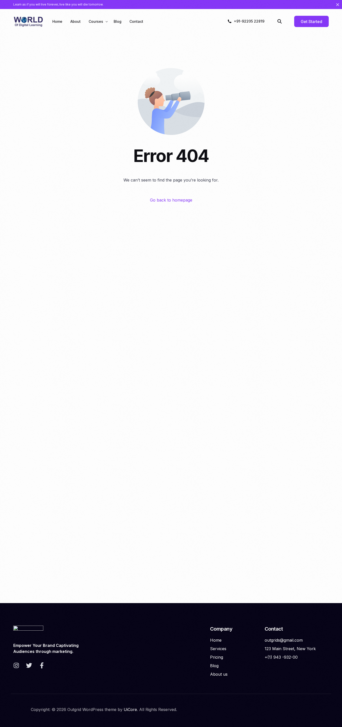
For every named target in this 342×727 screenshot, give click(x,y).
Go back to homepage (171, 200)
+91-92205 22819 (249, 21)
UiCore (130, 709)
